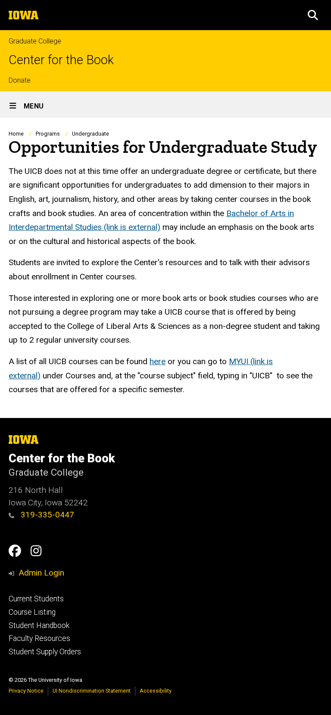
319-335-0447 (46, 515)
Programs (48, 133)
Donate (20, 80)
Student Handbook (39, 625)
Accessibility (156, 690)
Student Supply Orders (45, 651)
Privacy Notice (26, 690)
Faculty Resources (39, 638)
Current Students (36, 598)
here (158, 361)
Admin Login (41, 573)
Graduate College (35, 41)
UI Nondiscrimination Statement (92, 690)
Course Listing (32, 612)
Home (16, 133)
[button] (313, 15)
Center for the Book (61, 60)
